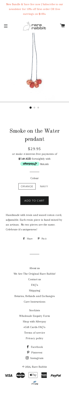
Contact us (34, 279)
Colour (34, 178)
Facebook (36, 347)
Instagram (37, 358)
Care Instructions (34, 301)
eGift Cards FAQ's (34, 327)
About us (34, 268)
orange (27, 186)
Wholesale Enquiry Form (34, 316)
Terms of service (34, 332)
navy (44, 186)
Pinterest (36, 352)
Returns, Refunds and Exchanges (34, 296)
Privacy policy (34, 338)
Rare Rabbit (39, 366)
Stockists (34, 310)
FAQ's (34, 285)
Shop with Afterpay (34, 321)
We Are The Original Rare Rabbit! (35, 273)
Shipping (34, 290)
